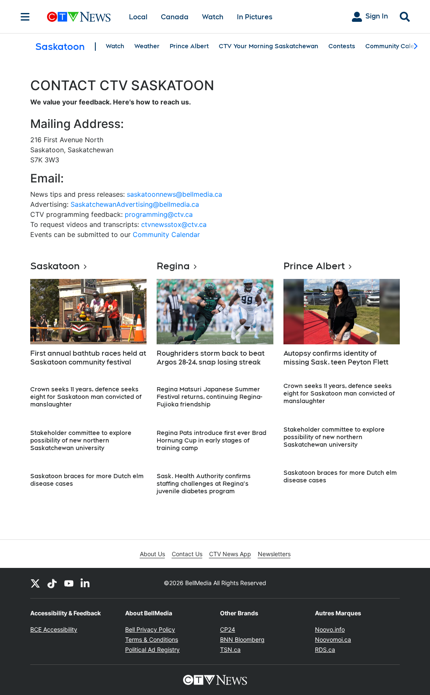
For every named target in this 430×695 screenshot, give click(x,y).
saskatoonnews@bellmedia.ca (174, 194)
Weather (147, 46)
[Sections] (25, 16)
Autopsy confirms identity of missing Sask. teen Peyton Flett (335, 357)
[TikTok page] (52, 583)
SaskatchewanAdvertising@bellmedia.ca (135, 204)
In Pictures (255, 17)
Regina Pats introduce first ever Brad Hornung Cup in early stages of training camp (211, 440)
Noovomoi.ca (333, 639)
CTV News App (230, 553)
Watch (212, 17)
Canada (175, 17)
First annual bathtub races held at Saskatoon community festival (88, 357)
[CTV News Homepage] (78, 17)
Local (138, 17)
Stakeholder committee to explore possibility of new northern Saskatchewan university (80, 440)
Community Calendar (396, 46)
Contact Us (187, 553)
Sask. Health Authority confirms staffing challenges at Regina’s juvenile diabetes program (204, 484)
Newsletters (274, 553)
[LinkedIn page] (86, 583)
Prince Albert (189, 46)
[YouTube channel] (69, 583)
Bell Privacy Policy (150, 629)
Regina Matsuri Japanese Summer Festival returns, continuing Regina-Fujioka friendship (209, 397)
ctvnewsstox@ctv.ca (174, 224)
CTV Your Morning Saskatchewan (268, 46)
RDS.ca (325, 649)
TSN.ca (230, 649)
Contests (341, 46)
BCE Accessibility (53, 629)
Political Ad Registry (152, 649)
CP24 (227, 629)
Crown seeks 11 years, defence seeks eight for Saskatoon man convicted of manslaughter (86, 397)
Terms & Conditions (151, 639)
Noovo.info (330, 629)
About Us (152, 553)
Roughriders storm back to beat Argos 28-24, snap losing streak (211, 357)
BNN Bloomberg (242, 639)
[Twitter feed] (35, 583)
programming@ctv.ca (159, 214)
